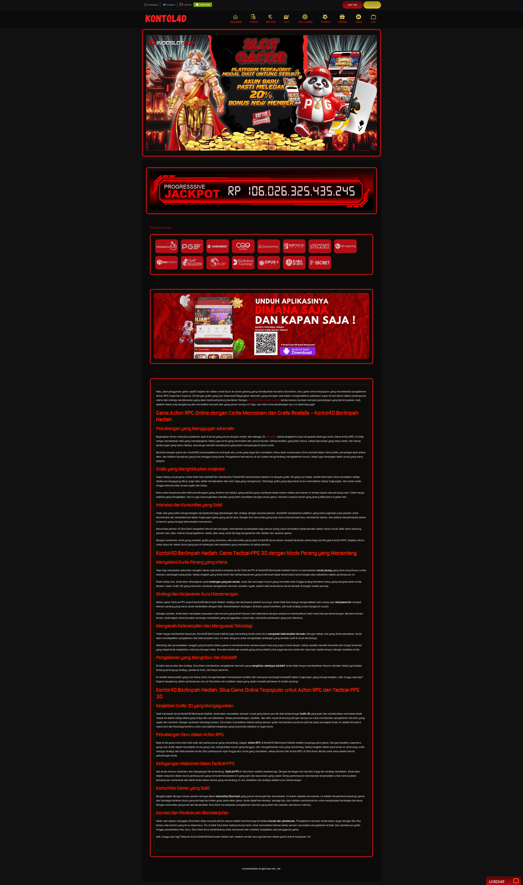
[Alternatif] (261, 358)
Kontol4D (271, 436)
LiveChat (187, 4)
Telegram (170, 4)
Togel (359, 22)
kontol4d (246, 868)
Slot (286, 22)
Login (372, 5)
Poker (254, 22)
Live (373, 22)
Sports (325, 22)
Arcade (271, 22)
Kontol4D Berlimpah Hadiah (264, 400)
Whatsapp (153, 4)
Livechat (496, 881)
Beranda (236, 22)
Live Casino (305, 22)
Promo (342, 22)
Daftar (352, 5)
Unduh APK (205, 4)
